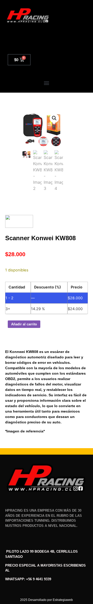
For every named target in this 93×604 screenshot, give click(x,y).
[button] (46, 83)
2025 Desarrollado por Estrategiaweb (46, 600)
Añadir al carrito (24, 324)
